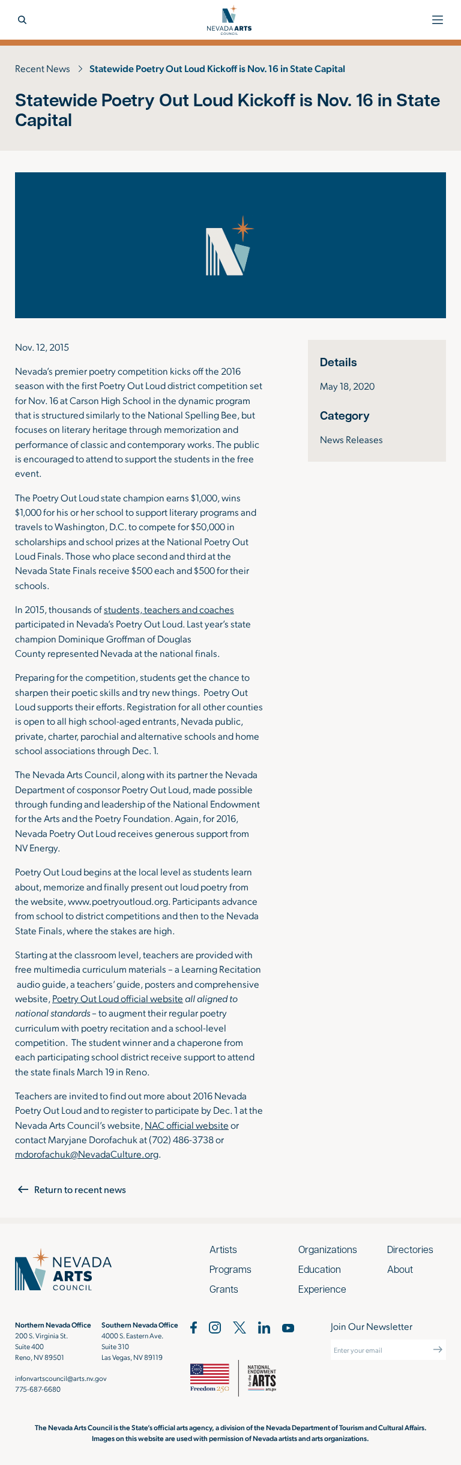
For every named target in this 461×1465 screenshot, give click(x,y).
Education (319, 1269)
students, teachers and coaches (169, 609)
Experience (322, 1288)
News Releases (351, 439)
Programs (230, 1269)
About (400, 1269)
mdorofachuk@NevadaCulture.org (86, 1153)
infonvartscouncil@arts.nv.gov (61, 1378)
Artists (223, 1249)
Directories (410, 1249)
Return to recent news (80, 1189)
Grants (223, 1288)
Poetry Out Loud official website (117, 998)
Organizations (327, 1249)
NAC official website (187, 1125)
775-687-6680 (38, 1389)
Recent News (42, 68)
